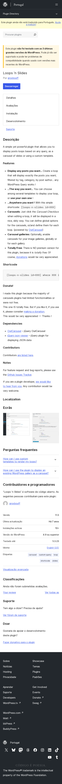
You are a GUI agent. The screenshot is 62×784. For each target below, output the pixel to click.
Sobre (6, 661)
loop (56, 555)
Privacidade (9, 677)
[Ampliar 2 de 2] (54, 416)
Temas (36, 666)
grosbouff (13, 77)
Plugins (36, 671)
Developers (9, 697)
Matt (7, 718)
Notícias (7, 666)
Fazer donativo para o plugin (19, 642)
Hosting (7, 671)
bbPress (9, 723)
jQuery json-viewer (18, 335)
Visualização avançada (15, 569)
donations (21, 257)
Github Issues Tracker (19, 374)
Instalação (12, 113)
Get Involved (40, 687)
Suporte (10, 129)
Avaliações (12, 105)
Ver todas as (52, 592)
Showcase (38, 661)
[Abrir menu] (57, 4)
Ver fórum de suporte (14, 615)
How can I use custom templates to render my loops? (20, 460)
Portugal (14, 742)
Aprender (8, 687)
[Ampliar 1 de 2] (25, 416)
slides (55, 561)
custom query (45, 555)
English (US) (53, 547)
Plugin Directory (11, 13)
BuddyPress (11, 728)
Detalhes (11, 97)
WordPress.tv (12, 703)
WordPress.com (13, 712)
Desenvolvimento (15, 121)
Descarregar (11, 86)
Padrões (37, 677)
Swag (37, 703)
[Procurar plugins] (35, 35)
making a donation (34, 311)
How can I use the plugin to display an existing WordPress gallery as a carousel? (26, 472)
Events (36, 692)
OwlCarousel (35, 229)
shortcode (45, 561)
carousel (33, 555)
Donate (38, 697)
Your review (9, 592)
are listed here (25, 355)
